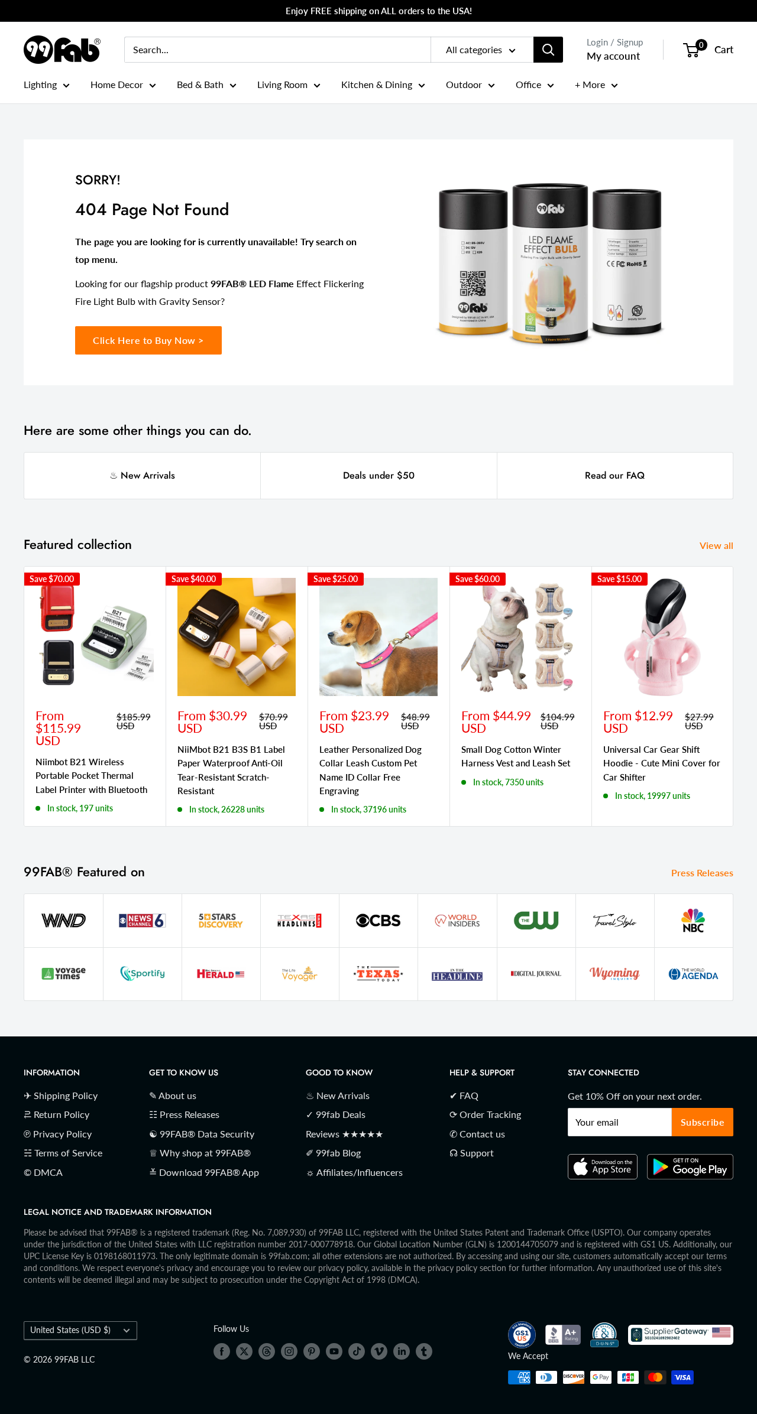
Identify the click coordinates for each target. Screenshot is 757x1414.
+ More (590, 84)
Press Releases (703, 872)
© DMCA (43, 1172)
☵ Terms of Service (63, 1152)
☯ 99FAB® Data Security (201, 1133)
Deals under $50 (379, 475)
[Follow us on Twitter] (244, 1351)
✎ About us (172, 1095)
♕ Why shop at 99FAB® (200, 1152)
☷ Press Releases (184, 1114)
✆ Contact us (477, 1133)
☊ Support (471, 1152)
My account (613, 56)
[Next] (733, 696)
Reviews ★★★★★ (344, 1133)
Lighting (40, 84)
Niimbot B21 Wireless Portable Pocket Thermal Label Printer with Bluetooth (91, 775)
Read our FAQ (615, 475)
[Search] (548, 50)
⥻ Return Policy (56, 1114)
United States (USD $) (70, 1330)
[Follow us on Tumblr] (424, 1351)
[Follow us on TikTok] (356, 1351)
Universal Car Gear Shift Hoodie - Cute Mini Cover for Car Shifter (661, 763)
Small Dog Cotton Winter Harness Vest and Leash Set (515, 756)
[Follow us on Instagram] (289, 1351)
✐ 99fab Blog (333, 1152)
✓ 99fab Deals (335, 1114)
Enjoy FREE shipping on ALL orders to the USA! (379, 10)
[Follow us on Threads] (266, 1351)
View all (718, 545)
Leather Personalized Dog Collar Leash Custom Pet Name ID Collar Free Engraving (370, 770)
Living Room (282, 84)
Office (528, 84)
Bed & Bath (200, 84)
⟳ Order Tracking (485, 1114)
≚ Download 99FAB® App (204, 1172)
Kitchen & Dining (376, 84)
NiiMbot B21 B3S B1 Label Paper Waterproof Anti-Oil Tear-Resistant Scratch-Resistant (231, 770)
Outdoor (464, 84)
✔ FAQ (463, 1095)
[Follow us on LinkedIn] (401, 1351)
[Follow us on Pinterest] (311, 1351)
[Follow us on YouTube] (334, 1351)
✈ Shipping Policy (61, 1095)
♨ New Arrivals (142, 475)
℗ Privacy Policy (58, 1133)
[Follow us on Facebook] (221, 1351)
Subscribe (703, 1121)
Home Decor (116, 84)
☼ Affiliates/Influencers (354, 1172)
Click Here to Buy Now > (148, 340)
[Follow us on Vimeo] (379, 1351)
